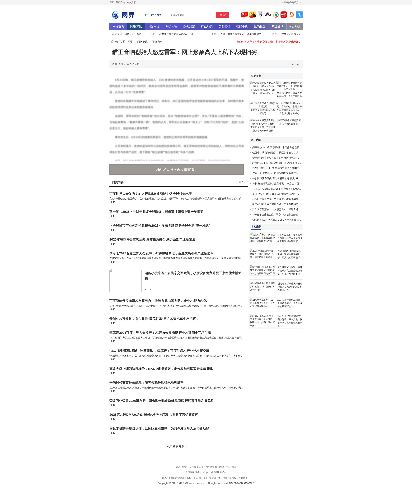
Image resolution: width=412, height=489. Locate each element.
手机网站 (120, 2)
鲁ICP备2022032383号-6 (241, 483)
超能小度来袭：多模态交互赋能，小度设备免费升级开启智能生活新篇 (276, 41)
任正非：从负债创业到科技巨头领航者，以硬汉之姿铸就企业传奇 (287, 152)
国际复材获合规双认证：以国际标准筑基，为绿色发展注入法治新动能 (159, 428)
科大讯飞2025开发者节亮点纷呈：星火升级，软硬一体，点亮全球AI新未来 (289, 321)
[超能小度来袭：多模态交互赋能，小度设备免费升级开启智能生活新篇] (127, 281)
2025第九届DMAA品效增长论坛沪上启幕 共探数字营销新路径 (153, 414)
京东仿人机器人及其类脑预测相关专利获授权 (262, 129)
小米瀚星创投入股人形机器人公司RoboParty (262, 91)
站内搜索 (131, 2)
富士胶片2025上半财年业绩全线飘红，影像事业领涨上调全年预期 (156, 211)
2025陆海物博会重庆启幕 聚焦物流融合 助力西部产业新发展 (152, 239)
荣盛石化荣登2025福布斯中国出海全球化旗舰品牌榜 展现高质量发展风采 (161, 400)
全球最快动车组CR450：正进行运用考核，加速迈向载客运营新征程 (288, 157)
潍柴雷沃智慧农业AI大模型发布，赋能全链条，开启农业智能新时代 (288, 209)
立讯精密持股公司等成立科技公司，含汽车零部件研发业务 (289, 96)
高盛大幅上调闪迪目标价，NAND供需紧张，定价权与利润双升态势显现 (161, 369)
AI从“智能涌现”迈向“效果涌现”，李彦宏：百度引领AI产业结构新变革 (159, 350)
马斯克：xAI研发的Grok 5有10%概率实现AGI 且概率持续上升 (285, 188)
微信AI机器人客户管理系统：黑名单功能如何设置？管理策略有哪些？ (289, 204)
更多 (242, 182)
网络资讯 (142, 41)
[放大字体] (293, 64)
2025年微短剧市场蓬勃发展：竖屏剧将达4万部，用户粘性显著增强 (289, 254)
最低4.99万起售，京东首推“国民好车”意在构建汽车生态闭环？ (154, 319)
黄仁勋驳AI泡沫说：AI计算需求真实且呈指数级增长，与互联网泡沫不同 (289, 270)
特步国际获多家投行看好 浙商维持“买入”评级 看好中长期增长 (285, 178)
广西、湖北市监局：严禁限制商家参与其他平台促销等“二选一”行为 (288, 173)
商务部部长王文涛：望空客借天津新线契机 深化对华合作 (282, 199)
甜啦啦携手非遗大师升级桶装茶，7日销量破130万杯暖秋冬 (290, 287)
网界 (130, 41)
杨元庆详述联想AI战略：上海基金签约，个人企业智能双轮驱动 (289, 303)
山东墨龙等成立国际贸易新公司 (171, 34)
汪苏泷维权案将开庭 (289, 124)
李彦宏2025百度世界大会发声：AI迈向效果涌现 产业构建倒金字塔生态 (160, 332)
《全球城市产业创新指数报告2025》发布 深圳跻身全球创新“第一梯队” (159, 225)
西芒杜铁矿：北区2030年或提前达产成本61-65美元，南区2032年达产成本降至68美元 (299, 168)
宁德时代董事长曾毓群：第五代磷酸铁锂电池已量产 (146, 382)
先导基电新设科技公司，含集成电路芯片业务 (289, 112)
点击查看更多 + (177, 446)
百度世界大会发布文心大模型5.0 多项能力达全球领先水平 (150, 193)
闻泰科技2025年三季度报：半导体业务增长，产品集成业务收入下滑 (289, 147)
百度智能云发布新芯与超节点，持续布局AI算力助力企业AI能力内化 (158, 300)
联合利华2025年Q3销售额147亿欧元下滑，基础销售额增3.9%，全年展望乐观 (294, 162)
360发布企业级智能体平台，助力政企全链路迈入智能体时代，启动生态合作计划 (295, 214)
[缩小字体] (298, 64)
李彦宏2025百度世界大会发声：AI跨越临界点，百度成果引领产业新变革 (161, 253)
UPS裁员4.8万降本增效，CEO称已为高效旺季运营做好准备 (284, 219)
